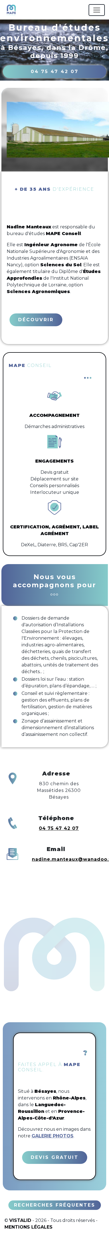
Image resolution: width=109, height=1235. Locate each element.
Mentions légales (28, 1227)
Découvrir (36, 319)
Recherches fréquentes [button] (54, 1205)
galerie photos (53, 1136)
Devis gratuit (55, 1157)
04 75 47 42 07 (55, 71)
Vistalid (20, 1220)
